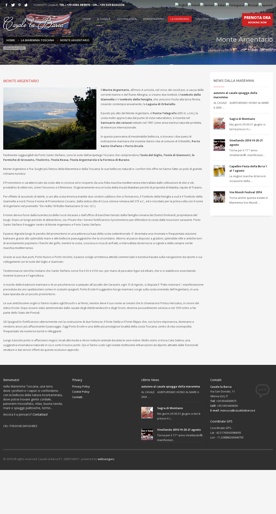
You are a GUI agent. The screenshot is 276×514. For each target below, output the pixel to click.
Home (10, 40)
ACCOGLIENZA (127, 19)
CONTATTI (221, 19)
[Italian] (220, 5)
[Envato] (26, 5)
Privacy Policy (81, 386)
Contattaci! (40, 414)
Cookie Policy (80, 392)
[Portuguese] (235, 5)
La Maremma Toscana (37, 40)
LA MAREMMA (179, 19)
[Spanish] (266, 5)
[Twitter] (13, 5)
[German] (207, 5)
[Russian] (252, 5)
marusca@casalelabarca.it (237, 410)
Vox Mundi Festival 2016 (245, 192)
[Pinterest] (19, 5)
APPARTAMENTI (153, 19)
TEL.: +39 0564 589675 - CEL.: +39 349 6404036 (91, 4)
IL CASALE (104, 19)
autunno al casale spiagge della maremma (170, 386)
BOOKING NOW (257, 19)
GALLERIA (202, 19)
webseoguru (106, 459)
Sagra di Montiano (242, 119)
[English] (181, 5)
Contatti (77, 397)
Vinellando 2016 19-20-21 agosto (179, 430)
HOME (87, 19)
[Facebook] (6, 5)
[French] (194, 5)
